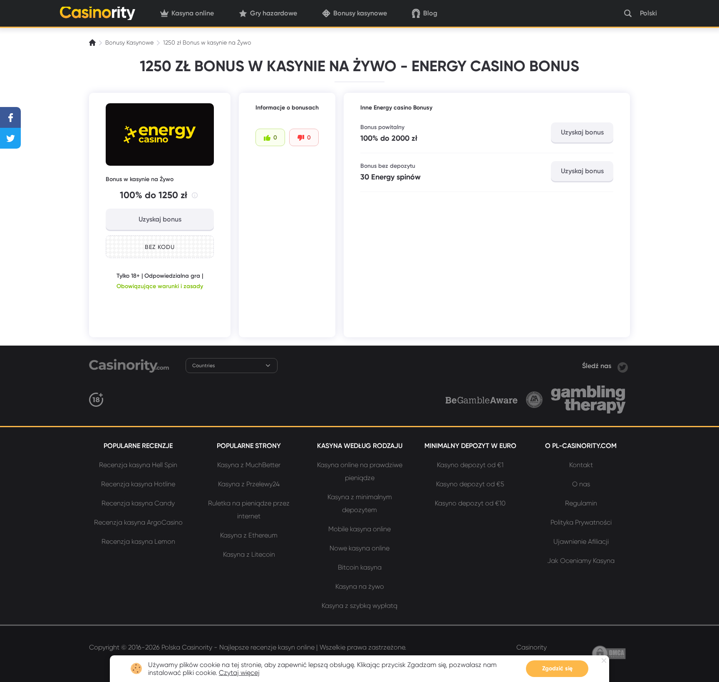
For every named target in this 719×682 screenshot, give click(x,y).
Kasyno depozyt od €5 (470, 484)
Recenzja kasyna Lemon (138, 541)
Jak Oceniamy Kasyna (581, 561)
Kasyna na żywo (359, 586)
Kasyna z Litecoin (249, 554)
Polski (648, 13)
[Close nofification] (604, 660)
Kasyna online (192, 13)
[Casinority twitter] (622, 366)
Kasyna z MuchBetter (248, 465)
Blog (430, 13)
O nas (581, 484)
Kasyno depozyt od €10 (470, 503)
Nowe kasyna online (359, 548)
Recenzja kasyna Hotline (138, 484)
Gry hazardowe (273, 13)
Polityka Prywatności (581, 522)
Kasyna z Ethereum (249, 535)
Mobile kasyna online (359, 529)
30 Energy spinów (390, 177)
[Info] (195, 195)
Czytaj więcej (239, 673)
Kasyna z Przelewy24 (249, 484)
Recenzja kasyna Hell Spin (138, 465)
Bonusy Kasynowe (129, 42)
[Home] (93, 42)
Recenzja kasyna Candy (138, 503)
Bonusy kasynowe (360, 13)
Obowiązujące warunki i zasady (160, 286)
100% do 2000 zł (388, 138)
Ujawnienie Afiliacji (581, 541)
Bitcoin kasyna (360, 567)
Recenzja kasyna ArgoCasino (138, 522)
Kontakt (581, 465)
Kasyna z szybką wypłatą (359, 606)
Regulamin (581, 503)
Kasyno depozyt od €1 (470, 465)
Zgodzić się (557, 668)
